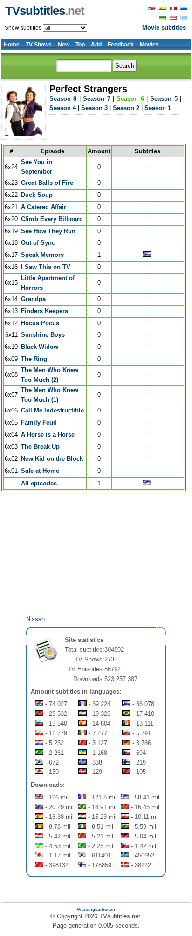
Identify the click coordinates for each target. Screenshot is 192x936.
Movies (149, 44)
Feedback (121, 44)
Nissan (35, 618)
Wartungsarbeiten (96, 909)
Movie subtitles (164, 27)
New (63, 44)
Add (96, 44)
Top (80, 44)
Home (12, 44)
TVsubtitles (44, 11)
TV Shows (39, 44)
